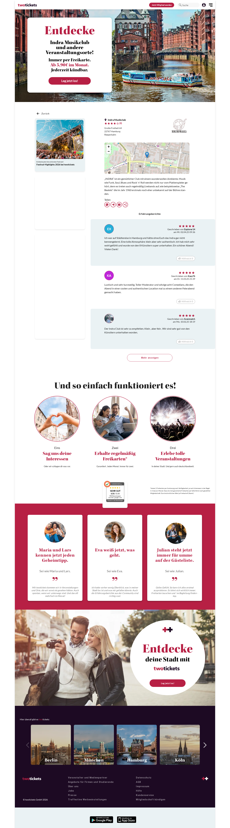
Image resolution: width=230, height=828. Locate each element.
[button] (180, 5)
